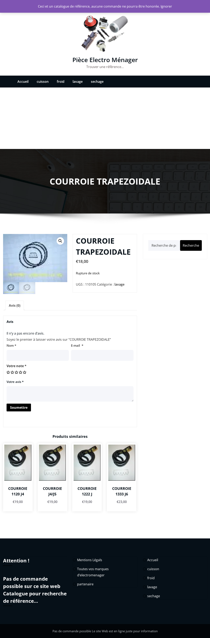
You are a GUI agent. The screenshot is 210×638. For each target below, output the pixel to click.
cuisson (43, 81)
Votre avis (15, 382)
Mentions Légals (89, 560)
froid (60, 81)
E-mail (77, 345)
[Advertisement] (105, 118)
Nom (11, 345)
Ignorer (166, 6)
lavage (78, 81)
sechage (97, 81)
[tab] (14, 305)
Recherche (191, 245)
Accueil (23, 81)
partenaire (85, 584)
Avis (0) (14, 305)
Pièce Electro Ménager (105, 60)
